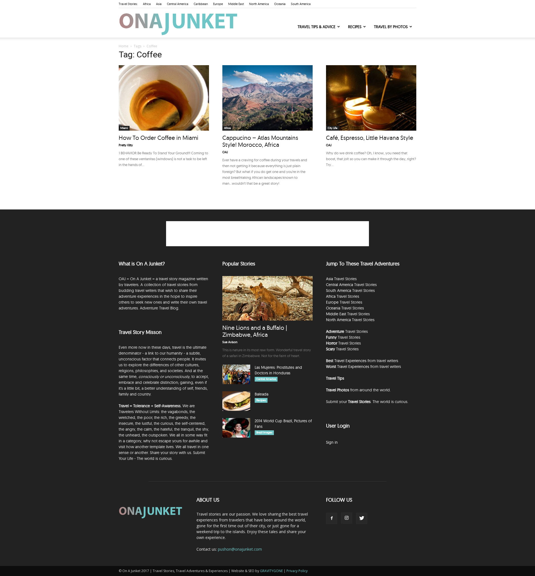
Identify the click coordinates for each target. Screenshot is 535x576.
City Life (332, 128)
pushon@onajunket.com (240, 549)
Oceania (280, 4)
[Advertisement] (267, 233)
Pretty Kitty (126, 145)
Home (123, 46)
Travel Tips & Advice (316, 26)
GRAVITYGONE (271, 570)
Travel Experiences (350, 360)
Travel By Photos (391, 26)
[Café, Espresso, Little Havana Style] (371, 98)
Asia (159, 4)
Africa (147, 4)
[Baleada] (236, 401)
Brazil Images (264, 432)
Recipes (354, 26)
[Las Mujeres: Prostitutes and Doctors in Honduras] (236, 374)
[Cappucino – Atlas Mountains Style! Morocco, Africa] (267, 98)
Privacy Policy (297, 570)
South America (301, 4)
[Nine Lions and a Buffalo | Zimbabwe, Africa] (267, 298)
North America (259, 4)
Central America (177, 4)
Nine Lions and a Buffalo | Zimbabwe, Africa (254, 331)
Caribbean (201, 4)
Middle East (236, 4)
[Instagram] (346, 518)
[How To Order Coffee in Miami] (164, 98)
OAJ (225, 152)
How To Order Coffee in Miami (158, 137)
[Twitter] (361, 518)
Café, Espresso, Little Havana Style (369, 137)
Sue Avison (229, 342)
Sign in (332, 442)
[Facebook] (331, 518)
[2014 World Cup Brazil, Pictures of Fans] (236, 428)
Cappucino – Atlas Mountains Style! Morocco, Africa (260, 141)
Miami (124, 128)
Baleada (261, 394)
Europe (218, 4)
